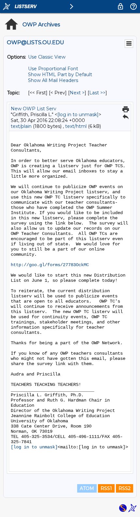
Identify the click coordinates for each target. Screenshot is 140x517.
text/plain (21, 126)
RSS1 (106, 488)
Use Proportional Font (53, 69)
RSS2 (125, 488)
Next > (77, 93)
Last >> (97, 93)
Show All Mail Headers (53, 80)
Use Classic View (46, 57)
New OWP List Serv (33, 109)
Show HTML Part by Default (60, 74)
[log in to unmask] (78, 114)
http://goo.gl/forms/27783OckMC (50, 264)
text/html (76, 126)
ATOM (87, 488)
